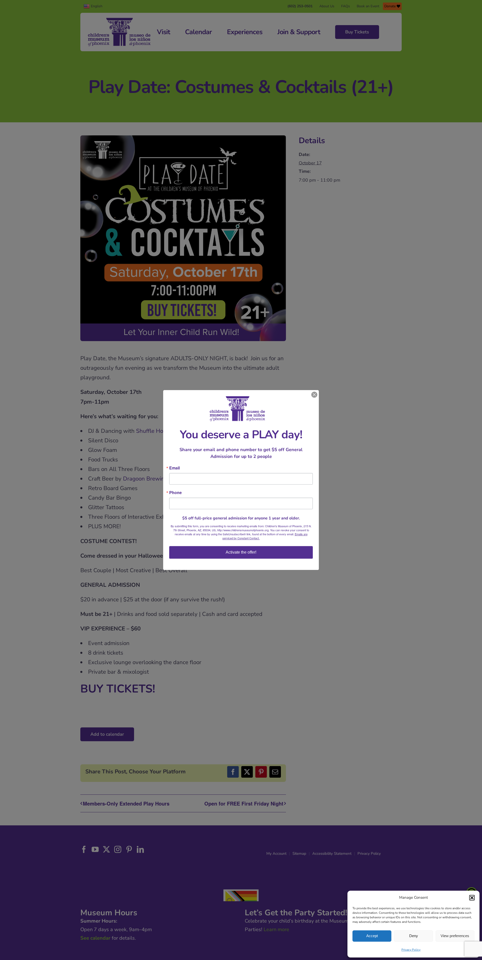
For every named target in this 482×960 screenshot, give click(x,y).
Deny (413, 936)
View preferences (455, 936)
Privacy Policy (410, 950)
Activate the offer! (241, 552)
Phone (175, 493)
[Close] (314, 395)
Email (174, 468)
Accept (372, 936)
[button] (471, 897)
